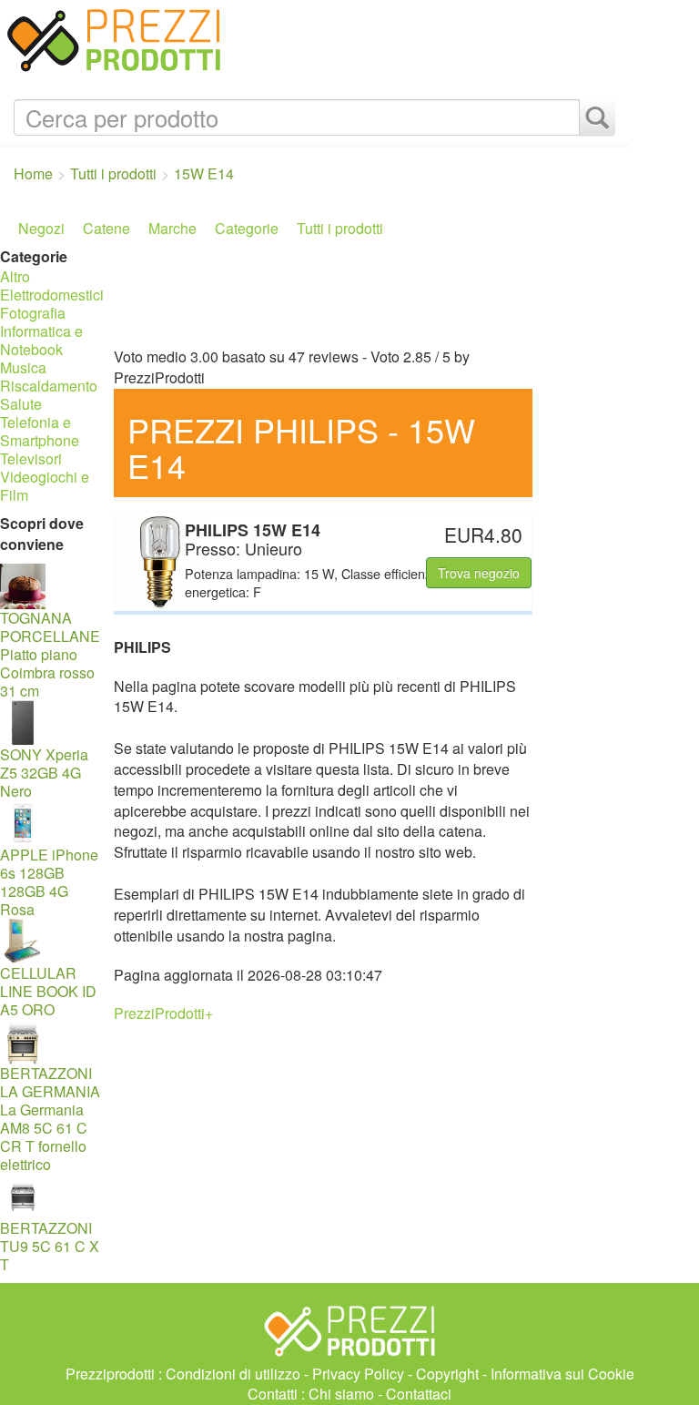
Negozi (41, 228)
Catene (106, 228)
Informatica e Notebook (41, 340)
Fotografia (33, 312)
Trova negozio (479, 573)
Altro (15, 276)
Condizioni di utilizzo (233, 1373)
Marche (172, 228)
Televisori (31, 458)
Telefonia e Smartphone (39, 431)
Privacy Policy (358, 1373)
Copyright (447, 1373)
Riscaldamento (48, 385)
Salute (21, 403)
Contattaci (418, 1393)
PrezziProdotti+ (163, 1013)
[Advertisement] (367, 292)
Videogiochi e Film (44, 485)
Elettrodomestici (52, 294)
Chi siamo (341, 1393)
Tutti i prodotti (340, 228)
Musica (23, 367)
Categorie (247, 228)
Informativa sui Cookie (562, 1373)
